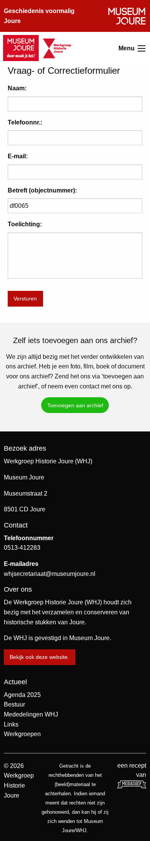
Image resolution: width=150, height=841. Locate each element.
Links (11, 724)
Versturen (25, 298)
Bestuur (14, 704)
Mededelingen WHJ (31, 714)
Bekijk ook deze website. (39, 657)
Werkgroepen (22, 734)
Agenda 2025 (22, 695)
